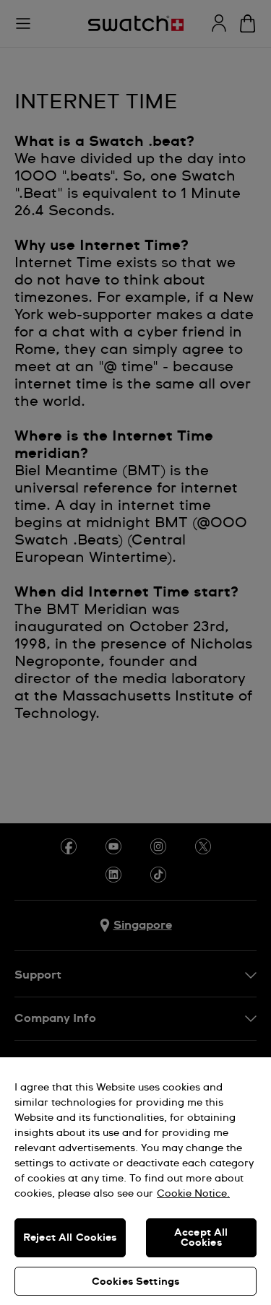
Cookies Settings (135, 1282)
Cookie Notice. (193, 1194)
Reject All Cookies (70, 1238)
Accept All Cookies (201, 1238)
